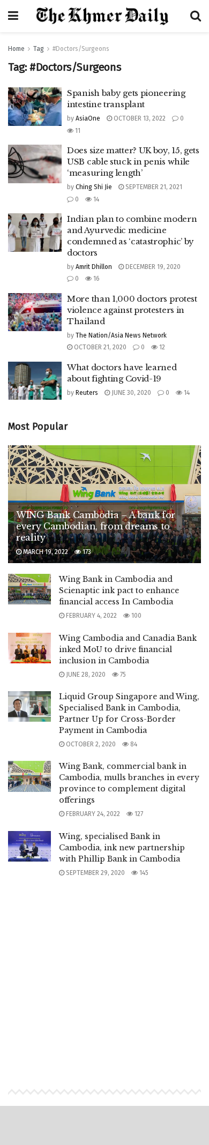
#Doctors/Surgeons (81, 49)
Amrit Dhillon (94, 267)
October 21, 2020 (99, 347)
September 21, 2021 (153, 187)
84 (133, 744)
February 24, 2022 (92, 814)
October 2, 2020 (90, 744)
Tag (38, 49)
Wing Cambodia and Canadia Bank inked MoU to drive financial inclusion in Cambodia (128, 649)
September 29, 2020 (94, 873)
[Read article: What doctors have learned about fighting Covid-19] (35, 381)
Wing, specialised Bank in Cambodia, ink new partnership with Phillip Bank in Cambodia (122, 848)
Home (16, 49)
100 (135, 615)
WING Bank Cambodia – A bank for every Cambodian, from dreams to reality (95, 526)
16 (96, 278)
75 (122, 674)
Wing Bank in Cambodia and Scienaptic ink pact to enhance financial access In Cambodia (119, 590)
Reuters (87, 392)
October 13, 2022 (139, 118)
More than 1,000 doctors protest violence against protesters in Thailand (132, 310)
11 (76, 130)
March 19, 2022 (44, 552)
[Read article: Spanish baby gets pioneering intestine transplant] (35, 106)
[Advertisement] (104, 972)
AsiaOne (88, 118)
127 (138, 814)
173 (86, 552)
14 (95, 199)
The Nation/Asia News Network (121, 335)
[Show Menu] (13, 16)
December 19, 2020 (152, 267)
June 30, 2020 (130, 392)
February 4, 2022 (90, 615)
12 (161, 347)
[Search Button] (195, 16)
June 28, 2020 (85, 674)
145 (143, 873)
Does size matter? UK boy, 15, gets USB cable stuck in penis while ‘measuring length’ (133, 161)
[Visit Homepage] (104, 16)
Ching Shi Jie (94, 187)
